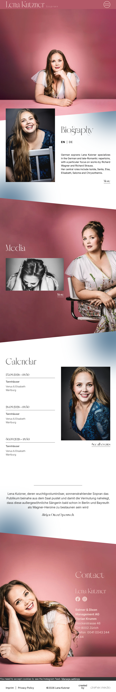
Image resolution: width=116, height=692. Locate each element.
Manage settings (70, 678)
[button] (107, 4)
